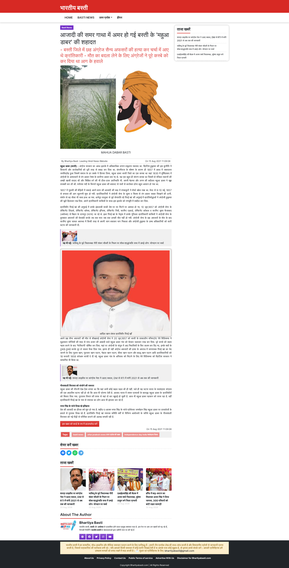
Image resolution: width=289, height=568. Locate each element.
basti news (78, 434)
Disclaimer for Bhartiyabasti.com (194, 558)
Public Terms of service (141, 558)
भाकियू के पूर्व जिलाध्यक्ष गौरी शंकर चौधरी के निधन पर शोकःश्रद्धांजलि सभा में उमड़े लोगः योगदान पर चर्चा (118, 243)
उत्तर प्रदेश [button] (104, 17)
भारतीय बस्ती (74, 7)
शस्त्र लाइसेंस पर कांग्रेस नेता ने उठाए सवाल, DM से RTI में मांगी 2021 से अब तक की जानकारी (115, 378)
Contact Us (120, 558)
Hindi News (93, 161)
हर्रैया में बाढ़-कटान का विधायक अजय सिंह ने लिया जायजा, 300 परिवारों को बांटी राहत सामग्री (157, 499)
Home (69, 17)
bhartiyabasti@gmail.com (179, 550)
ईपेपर (119, 17)
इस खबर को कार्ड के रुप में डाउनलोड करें (79, 423)
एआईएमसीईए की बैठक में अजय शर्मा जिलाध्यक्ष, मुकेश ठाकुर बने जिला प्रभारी (129, 497)
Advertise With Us (165, 558)
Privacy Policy (104, 558)
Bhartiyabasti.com (139, 565)
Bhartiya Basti (71, 161)
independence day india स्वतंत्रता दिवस (141, 434)
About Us (89, 558)
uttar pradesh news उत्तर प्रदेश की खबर (103, 434)
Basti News (86, 17)
